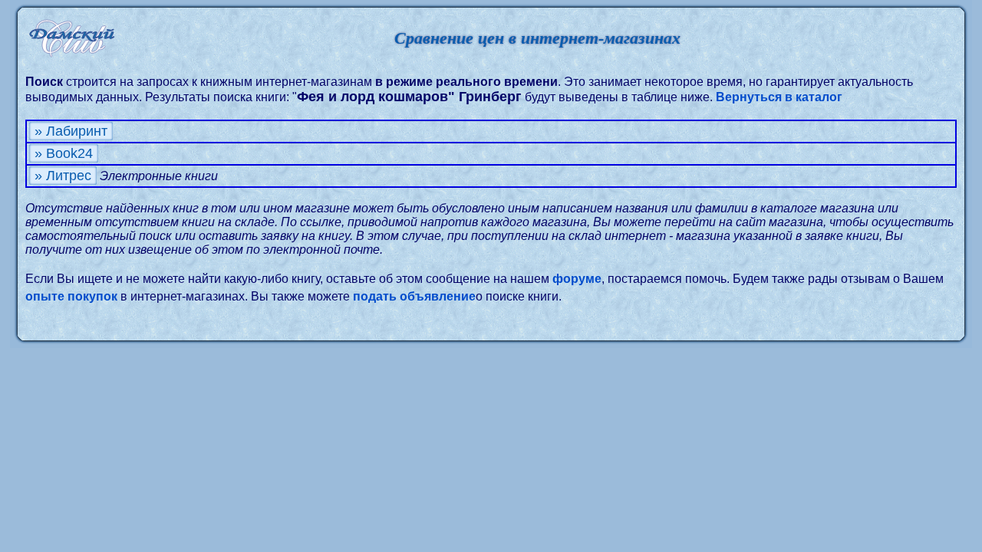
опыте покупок (71, 296)
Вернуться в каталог (779, 97)
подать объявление (414, 296)
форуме (576, 278)
